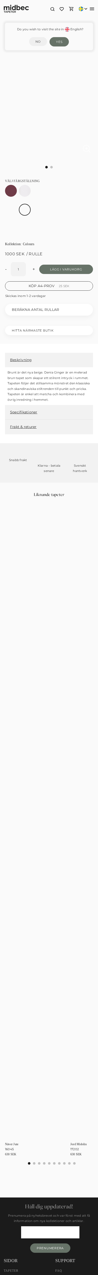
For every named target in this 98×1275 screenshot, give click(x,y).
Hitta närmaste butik (33, 330)
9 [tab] (74, 1163)
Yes (59, 42)
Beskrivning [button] (21, 360)
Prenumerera (50, 1248)
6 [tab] (59, 1163)
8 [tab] (69, 1163)
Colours (28, 244)
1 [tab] (34, 1163)
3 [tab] (44, 1163)
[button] (52, 9)
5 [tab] (54, 1163)
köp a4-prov (49, 286)
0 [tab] (29, 1163)
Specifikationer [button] (23, 412)
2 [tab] (39, 1163)
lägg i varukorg (66, 269)
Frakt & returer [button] (23, 426)
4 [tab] (49, 1163)
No (38, 41)
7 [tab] (64, 1163)
